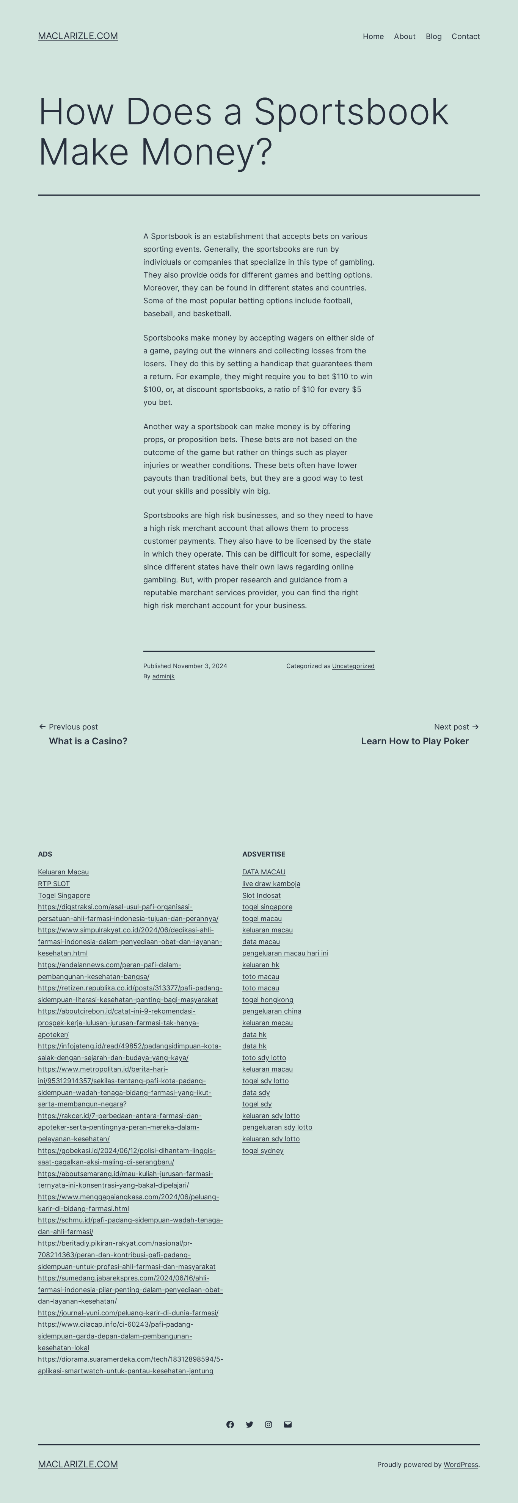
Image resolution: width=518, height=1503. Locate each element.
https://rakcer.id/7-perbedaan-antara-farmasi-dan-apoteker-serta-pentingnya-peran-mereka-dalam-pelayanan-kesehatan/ (120, 1127)
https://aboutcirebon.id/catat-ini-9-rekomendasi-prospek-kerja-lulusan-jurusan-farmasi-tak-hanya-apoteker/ (118, 1022)
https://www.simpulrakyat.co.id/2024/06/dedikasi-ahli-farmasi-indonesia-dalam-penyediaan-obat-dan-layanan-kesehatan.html (130, 941)
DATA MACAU (264, 872)
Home (373, 36)
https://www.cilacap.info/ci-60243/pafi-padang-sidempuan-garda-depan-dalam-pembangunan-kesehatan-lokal (115, 1335)
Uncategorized (353, 666)
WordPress (461, 1464)
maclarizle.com (78, 35)
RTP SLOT (54, 884)
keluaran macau (267, 1069)
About (405, 36)
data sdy (256, 1093)
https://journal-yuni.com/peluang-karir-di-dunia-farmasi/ (128, 1313)
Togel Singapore (64, 895)
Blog (434, 36)
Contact (466, 36)
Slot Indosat (261, 895)
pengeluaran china (271, 1011)
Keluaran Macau (63, 872)
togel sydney (263, 1151)
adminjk (163, 676)
